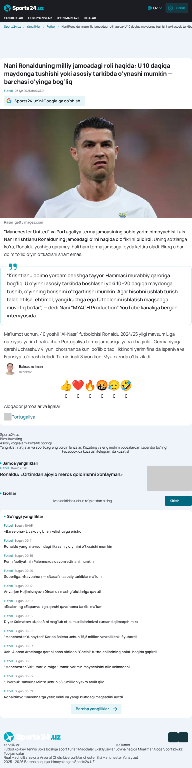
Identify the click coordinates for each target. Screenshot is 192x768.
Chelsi (57, 757)
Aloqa (158, 749)
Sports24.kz (172, 749)
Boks (41, 749)
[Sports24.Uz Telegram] (183, 737)
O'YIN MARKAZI (68, 18)
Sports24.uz (12, 26)
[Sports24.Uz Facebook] (173, 737)
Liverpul (69, 757)
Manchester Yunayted (120, 757)
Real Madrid (13, 757)
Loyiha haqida (126, 749)
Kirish (180, 8)
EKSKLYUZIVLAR (40, 18)
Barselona (31, 757)
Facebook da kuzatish (79, 451)
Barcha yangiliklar (92, 709)
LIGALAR (90, 18)
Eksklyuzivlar (105, 749)
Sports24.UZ (84, 761)
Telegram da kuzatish (113, 451)
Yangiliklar (34, 26)
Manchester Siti (89, 757)
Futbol (51, 26)
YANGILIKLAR (13, 18)
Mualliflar (145, 749)
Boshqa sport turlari (62, 749)
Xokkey (20, 749)
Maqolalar (86, 749)
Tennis (31, 749)
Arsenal (46, 757)
